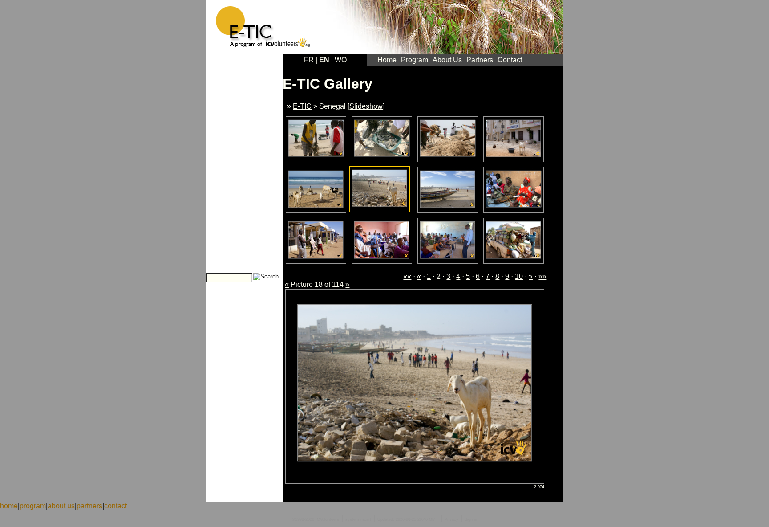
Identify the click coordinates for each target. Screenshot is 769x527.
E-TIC (302, 106)
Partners (479, 60)
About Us (447, 60)
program (33, 506)
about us (61, 506)
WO (341, 60)
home (9, 506)
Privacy (451, 519)
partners (89, 506)
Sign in (471, 519)
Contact (510, 60)
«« (407, 276)
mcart (365, 519)
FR (309, 60)
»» (542, 276)
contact (115, 506)
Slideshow (366, 106)
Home (387, 60)
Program (414, 60)
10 (519, 276)
